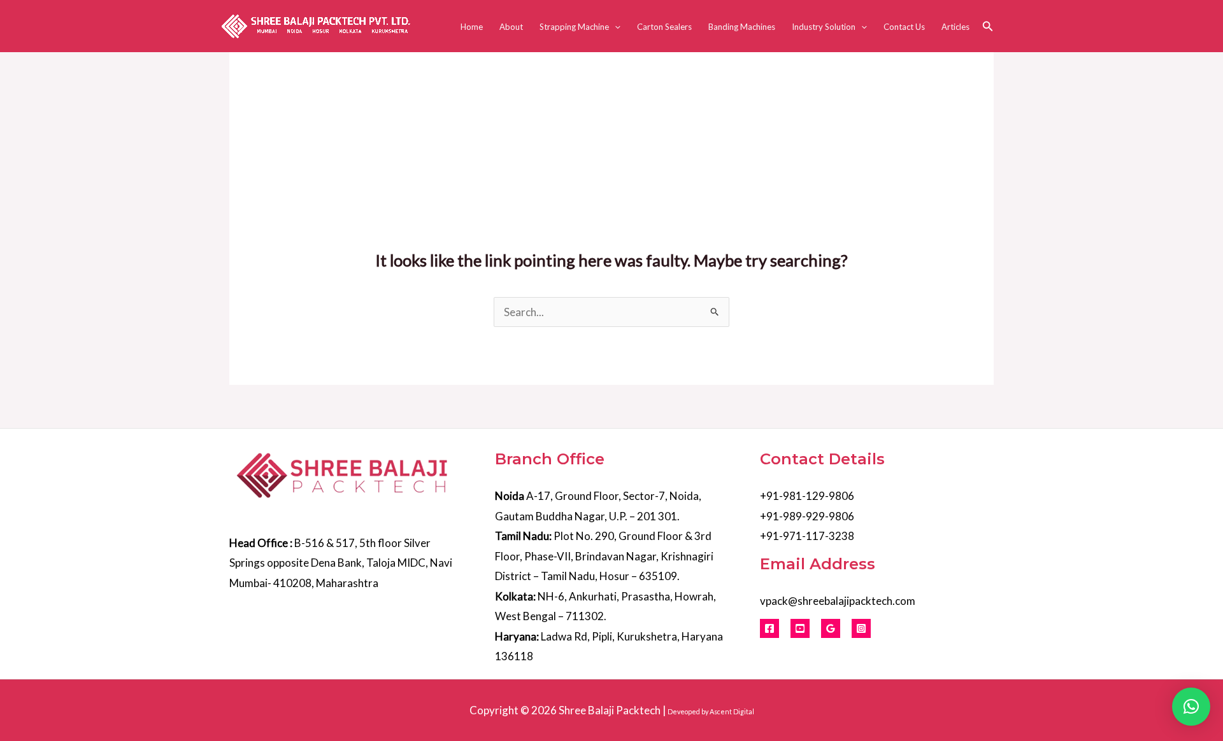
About (511, 27)
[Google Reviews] (830, 628)
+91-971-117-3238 (807, 536)
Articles (955, 27)
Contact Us (904, 27)
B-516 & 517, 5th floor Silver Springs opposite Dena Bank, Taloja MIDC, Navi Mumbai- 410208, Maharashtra (340, 563)
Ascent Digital (732, 711)
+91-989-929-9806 (807, 516)
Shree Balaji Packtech (610, 710)
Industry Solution (823, 27)
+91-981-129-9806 (807, 495)
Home (472, 27)
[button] (614, 27)
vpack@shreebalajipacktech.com (837, 600)
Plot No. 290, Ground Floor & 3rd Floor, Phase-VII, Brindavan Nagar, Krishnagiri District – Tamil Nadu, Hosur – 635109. (604, 556)
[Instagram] (861, 628)
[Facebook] (769, 628)
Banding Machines (741, 27)
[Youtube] (800, 628)
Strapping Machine (574, 27)
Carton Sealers (664, 27)
